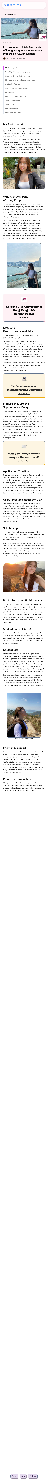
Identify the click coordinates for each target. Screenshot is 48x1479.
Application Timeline (12, 84)
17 (15, 1476)
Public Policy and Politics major (16, 96)
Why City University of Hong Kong (17, 72)
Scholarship (9, 92)
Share (34, 1476)
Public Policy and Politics (20, 604)
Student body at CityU (13, 100)
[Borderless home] (12, 5)
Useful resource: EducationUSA (16, 88)
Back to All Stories (12, 14)
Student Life (9, 104)
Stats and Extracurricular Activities (17, 76)
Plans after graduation (13, 112)
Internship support (11, 108)
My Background (11, 68)
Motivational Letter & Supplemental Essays (20, 80)
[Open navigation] (43, 5)
